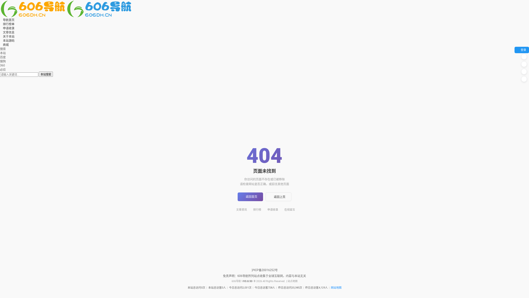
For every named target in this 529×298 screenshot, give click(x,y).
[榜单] (524, 64)
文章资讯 (241, 209)
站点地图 (293, 281)
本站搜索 (46, 74)
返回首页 (251, 196)
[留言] (524, 57)
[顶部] (524, 79)
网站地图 (336, 287)
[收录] (524, 71)
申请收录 (272, 209)
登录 (523, 49)
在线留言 (289, 209)
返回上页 (279, 196)
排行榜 (257, 209)
